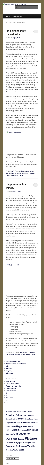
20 (6, 400)
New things (32, 429)
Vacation (31, 446)
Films (19, 423)
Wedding (9, 450)
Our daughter (23, 173)
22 (6, 395)
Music (25, 430)
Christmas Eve (11, 391)
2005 (10, 412)
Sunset (32, 442)
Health (30, 426)
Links (14, 429)
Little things (29, 171)
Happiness (23, 352)
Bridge (19, 415)
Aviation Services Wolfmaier (16, 364)
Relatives (9, 442)
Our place (31, 173)
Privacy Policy (17, 16)
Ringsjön (18, 442)
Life (13, 171)
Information (10, 373)
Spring (23, 354)
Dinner (27, 419)
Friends (34, 422)
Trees (25, 446)
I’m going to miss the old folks (16, 32)
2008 (14, 411)
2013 (26, 411)
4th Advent (9, 398)
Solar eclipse (10, 381)
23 (6, 393)
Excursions (33, 419)
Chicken (8, 419)
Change (22, 171)
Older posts (9, 434)
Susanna (15, 175)
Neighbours (15, 173)
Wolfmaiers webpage (13, 361)
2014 (30, 412)
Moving (8, 173)
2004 (7, 412)
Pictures (8, 175)
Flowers (25, 422)
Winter (16, 450)
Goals (13, 426)
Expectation (11, 422)
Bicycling (9, 371)
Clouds (13, 419)
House (9, 430)
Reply (21, 175)
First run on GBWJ (12, 384)
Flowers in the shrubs (13, 386)
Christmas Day (11, 388)
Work (21, 449)
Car (25, 415)
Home (8, 16)
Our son (21, 439)
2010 (18, 411)
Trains (19, 446)
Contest (20, 418)
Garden (8, 427)
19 (6, 402)
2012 (21, 411)
